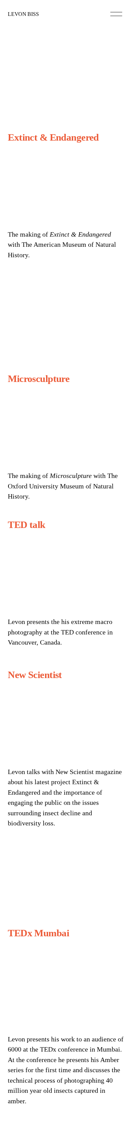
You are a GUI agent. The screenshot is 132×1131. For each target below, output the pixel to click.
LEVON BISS (23, 14)
